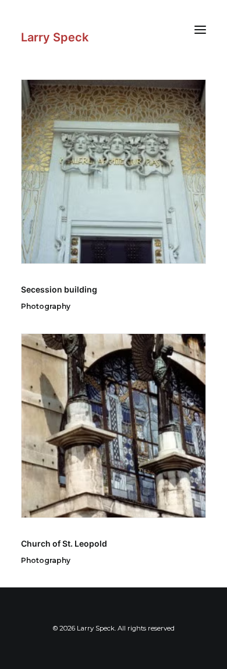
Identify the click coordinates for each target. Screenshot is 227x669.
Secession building (59, 289)
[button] (200, 29)
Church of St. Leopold (64, 543)
